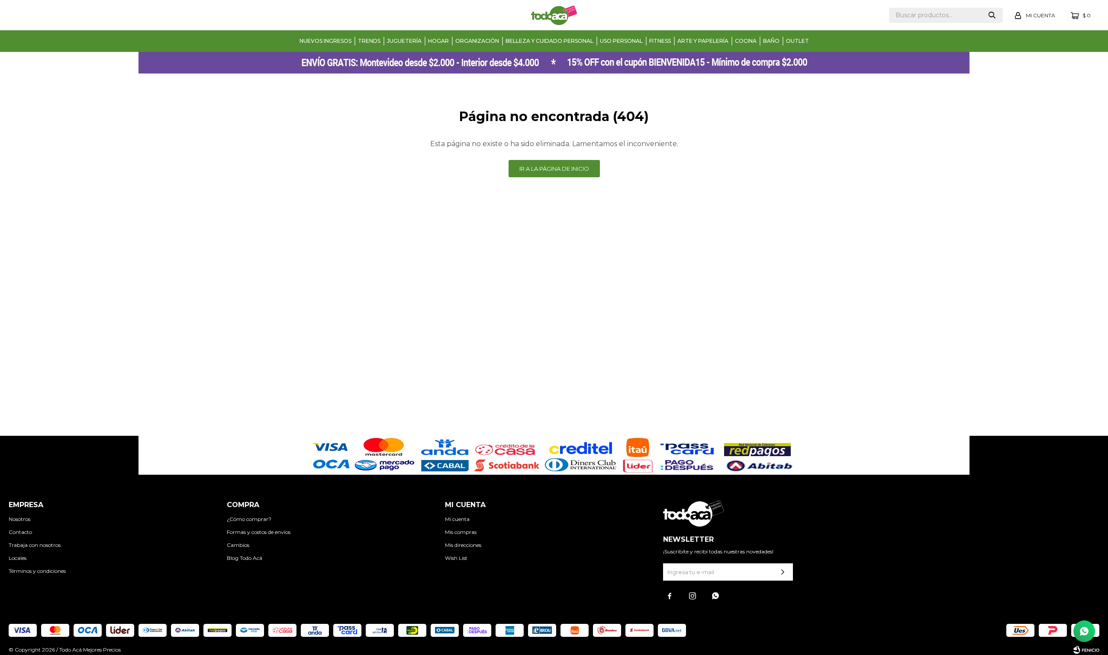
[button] (992, 15)
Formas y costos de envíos (258, 532)
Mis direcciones (463, 545)
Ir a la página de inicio (554, 168)
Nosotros (19, 519)
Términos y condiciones (37, 571)
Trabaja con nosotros (35, 545)
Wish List (456, 558)
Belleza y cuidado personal (549, 41)
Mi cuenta (457, 519)
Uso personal (621, 41)
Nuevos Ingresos (325, 41)
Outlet (797, 41)
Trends (369, 41)
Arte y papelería (702, 41)
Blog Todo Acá (244, 558)
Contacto (20, 532)
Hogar (438, 41)
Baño (771, 41)
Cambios (238, 545)
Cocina (746, 41)
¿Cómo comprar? (249, 519)
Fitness (660, 41)
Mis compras (461, 532)
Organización (477, 41)
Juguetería (404, 41)
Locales (17, 558)
